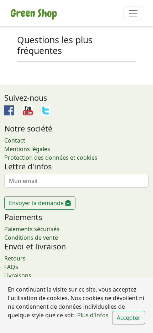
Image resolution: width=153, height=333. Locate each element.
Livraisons (17, 275)
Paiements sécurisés (31, 229)
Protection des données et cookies (50, 157)
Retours (15, 258)
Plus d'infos (92, 315)
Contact (14, 140)
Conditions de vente (31, 238)
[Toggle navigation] (133, 13)
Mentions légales (27, 149)
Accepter (129, 318)
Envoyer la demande (37, 203)
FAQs (11, 267)
